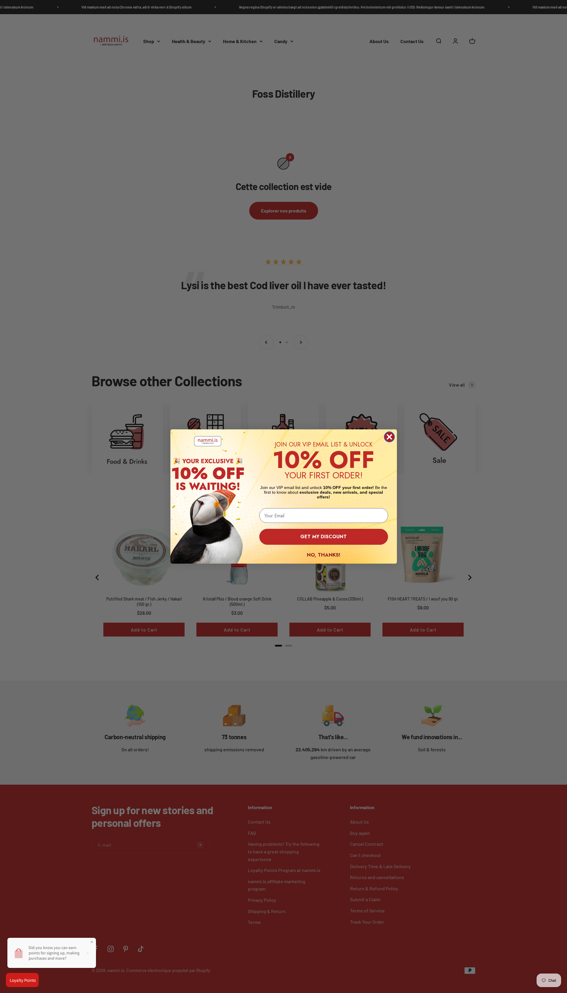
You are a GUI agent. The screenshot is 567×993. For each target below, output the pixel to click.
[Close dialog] (389, 437)
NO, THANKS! (323, 554)
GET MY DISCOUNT (323, 536)
